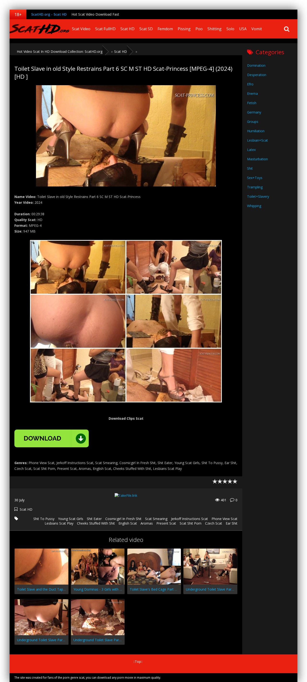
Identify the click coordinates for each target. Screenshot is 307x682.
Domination (256, 65)
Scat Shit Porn (190, 523)
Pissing (184, 28)
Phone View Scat (224, 518)
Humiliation (256, 131)
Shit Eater (94, 518)
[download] (51, 438)
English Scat (127, 523)
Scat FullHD (105, 28)
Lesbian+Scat (257, 140)
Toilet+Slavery (258, 196)
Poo (199, 28)
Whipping (254, 205)
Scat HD (127, 28)
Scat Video (81, 28)
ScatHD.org (40, 28)
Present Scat (166, 523)
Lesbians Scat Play (59, 523)
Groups (252, 121)
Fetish (251, 103)
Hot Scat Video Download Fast (95, 14)
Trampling (255, 187)
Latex (251, 149)
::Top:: (137, 661)
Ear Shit (231, 523)
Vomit (256, 28)
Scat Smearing (156, 518)
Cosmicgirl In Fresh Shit (123, 518)
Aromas (147, 523)
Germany (254, 112)
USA (243, 28)
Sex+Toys (254, 177)
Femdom (165, 28)
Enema (252, 93)
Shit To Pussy (43, 518)
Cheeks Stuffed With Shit (96, 523)
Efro (250, 84)
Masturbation (257, 159)
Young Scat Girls (70, 518)
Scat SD (146, 28)
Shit (250, 168)
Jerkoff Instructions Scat (189, 518)
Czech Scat (213, 523)
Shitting (214, 28)
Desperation (256, 74)
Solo (230, 28)
